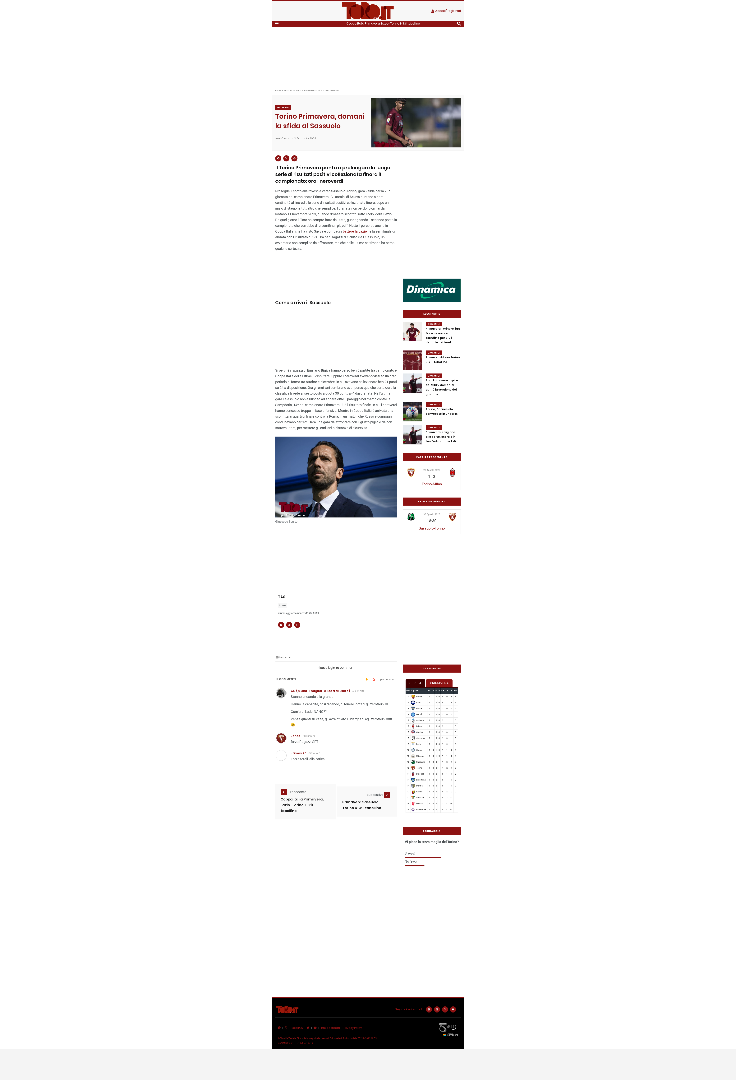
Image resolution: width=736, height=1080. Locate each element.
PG (429, 690)
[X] (445, 1009)
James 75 (299, 753)
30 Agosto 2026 (431, 514)
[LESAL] (432, 290)
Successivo (375, 795)
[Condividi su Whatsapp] (294, 158)
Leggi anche (431, 314)
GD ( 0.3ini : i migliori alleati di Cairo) (320, 691)
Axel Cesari (282, 138)
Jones (296, 736)
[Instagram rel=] (437, 1009)
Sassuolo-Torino (432, 528)
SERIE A (415, 683)
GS (447, 690)
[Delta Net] (448, 1029)
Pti (455, 690)
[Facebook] (429, 1009)
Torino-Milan (432, 484)
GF (442, 690)
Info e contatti (330, 1028)
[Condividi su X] (286, 158)
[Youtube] (453, 1009)
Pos (408, 690)
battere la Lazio (355, 231)
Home (278, 90)
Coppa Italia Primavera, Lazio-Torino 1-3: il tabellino (383, 23)
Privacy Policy (353, 1028)
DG (451, 690)
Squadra (415, 690)
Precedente (297, 792)
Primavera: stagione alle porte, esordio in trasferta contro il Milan (443, 436)
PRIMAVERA (439, 683)
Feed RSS (297, 1028)
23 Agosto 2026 (431, 470)
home (282, 605)
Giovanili (288, 90)
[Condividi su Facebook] (278, 158)
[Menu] (276, 23)
